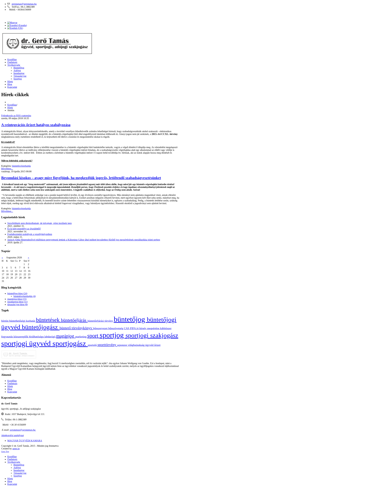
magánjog (65, 336)
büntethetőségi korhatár (22, 320)
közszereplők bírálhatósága (29, 336)
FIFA (133, 328)
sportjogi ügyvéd (27, 343)
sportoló (93, 345)
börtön (5, 320)
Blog (9, 389)
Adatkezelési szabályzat (12, 435)
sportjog (113, 335)
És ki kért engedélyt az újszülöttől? (24, 228)
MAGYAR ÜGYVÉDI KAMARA (24, 440)
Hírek (10, 107)
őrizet (157, 345)
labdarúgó (50, 336)
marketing (81, 336)
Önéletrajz (12, 383)
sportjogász (70, 343)
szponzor (122, 345)
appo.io (16, 448)
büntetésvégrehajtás (21, 166)
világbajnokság (136, 345)
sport (93, 336)
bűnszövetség (116, 328)
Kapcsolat (12, 391)
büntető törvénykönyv (76, 328)
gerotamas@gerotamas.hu (24, 4)
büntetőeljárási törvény (101, 320)
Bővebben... (7, 168)
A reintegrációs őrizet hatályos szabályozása (35, 125)
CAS (127, 328)
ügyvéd (149, 345)
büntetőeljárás (74, 320)
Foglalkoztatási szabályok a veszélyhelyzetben (29, 234)
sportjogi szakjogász (152, 335)
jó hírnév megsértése (148, 328)
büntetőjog (130, 319)
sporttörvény (107, 345)
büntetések (48, 320)
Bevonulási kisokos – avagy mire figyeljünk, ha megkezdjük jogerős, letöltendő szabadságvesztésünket (81, 178)
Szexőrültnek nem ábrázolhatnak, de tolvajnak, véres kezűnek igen (39, 223)
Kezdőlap (12, 105)
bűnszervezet (100, 328)
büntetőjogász (41, 327)
